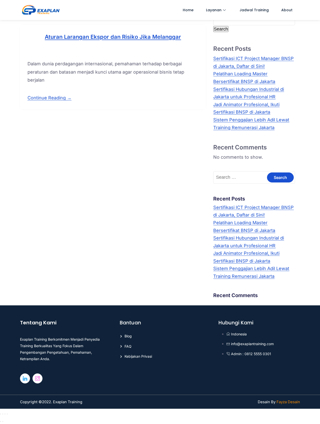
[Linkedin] (25, 378)
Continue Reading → (50, 97)
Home (188, 10)
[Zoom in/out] (0, 413)
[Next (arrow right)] (2, 421)
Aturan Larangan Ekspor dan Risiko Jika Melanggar (113, 37)
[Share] (5, 413)
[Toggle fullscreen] (2, 413)
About (286, 10)
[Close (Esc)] (7, 413)
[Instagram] (37, 378)
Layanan (214, 10)
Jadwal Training (254, 10)
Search (221, 29)
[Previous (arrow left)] (0, 421)
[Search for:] (254, 177)
